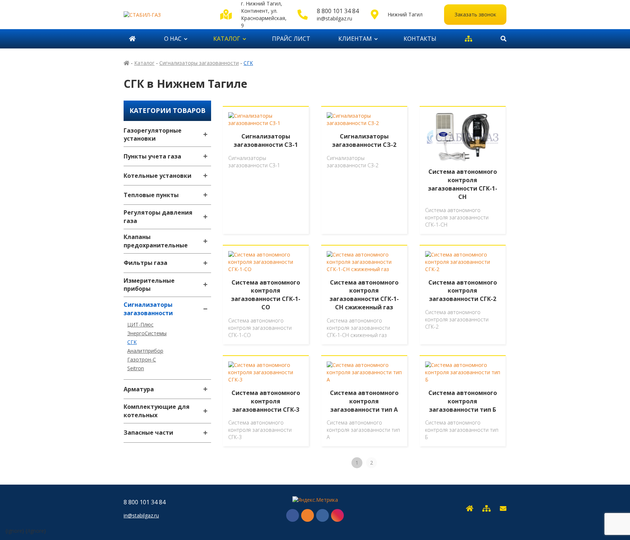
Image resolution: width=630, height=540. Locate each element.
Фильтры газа (145, 263)
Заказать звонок (475, 14)
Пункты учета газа (152, 156)
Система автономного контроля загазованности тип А (364, 401)
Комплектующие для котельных (157, 411)
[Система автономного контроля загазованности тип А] (364, 372)
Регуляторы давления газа (158, 216)
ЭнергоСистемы (147, 333)
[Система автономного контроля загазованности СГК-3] (265, 372)
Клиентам (355, 39)
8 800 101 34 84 (338, 11)
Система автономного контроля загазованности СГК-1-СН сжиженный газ (364, 295)
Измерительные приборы (149, 285)
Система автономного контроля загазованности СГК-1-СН (462, 184)
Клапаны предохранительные (156, 241)
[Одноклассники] (307, 515)
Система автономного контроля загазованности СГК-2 (462, 290)
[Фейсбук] (292, 515)
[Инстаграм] (337, 515)
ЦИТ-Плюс (140, 324)
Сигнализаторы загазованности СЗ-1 (266, 140)
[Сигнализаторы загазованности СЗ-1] (265, 119)
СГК (132, 342)
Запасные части (148, 433)
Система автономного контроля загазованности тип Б (462, 401)
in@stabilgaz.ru (334, 18)
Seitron (135, 368)
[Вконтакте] (322, 515)
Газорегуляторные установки (153, 134)
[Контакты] (503, 508)
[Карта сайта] (468, 38)
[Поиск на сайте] (500, 38)
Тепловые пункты (151, 195)
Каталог (226, 39)
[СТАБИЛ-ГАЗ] (166, 14)
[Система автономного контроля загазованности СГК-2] (462, 262)
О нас (173, 39)
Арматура (139, 389)
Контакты (420, 39)
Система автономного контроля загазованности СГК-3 (266, 401)
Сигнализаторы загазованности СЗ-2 (364, 140)
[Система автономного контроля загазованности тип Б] (462, 372)
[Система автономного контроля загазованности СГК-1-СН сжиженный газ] (364, 262)
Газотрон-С (141, 359)
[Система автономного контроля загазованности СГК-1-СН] (462, 137)
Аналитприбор (145, 350)
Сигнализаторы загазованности (148, 309)
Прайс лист (291, 39)
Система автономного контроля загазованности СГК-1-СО (265, 295)
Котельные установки (157, 176)
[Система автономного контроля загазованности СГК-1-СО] (265, 262)
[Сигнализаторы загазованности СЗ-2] (364, 119)
